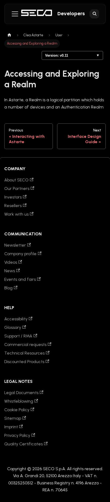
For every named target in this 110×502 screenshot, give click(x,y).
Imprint (11, 426)
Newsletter (15, 245)
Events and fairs (20, 279)
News (9, 270)
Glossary (12, 327)
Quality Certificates (23, 443)
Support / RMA (18, 335)
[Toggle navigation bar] (15, 14)
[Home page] (9, 35)
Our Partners (16, 188)
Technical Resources (24, 353)
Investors (13, 197)
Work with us (16, 214)
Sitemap (12, 418)
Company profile (20, 253)
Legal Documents (21, 392)
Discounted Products (24, 361)
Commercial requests (25, 344)
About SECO (16, 179)
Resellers (13, 205)
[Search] (94, 13)
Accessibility (16, 318)
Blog (8, 287)
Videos (10, 262)
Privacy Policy (17, 435)
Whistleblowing (18, 401)
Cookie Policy (16, 409)
